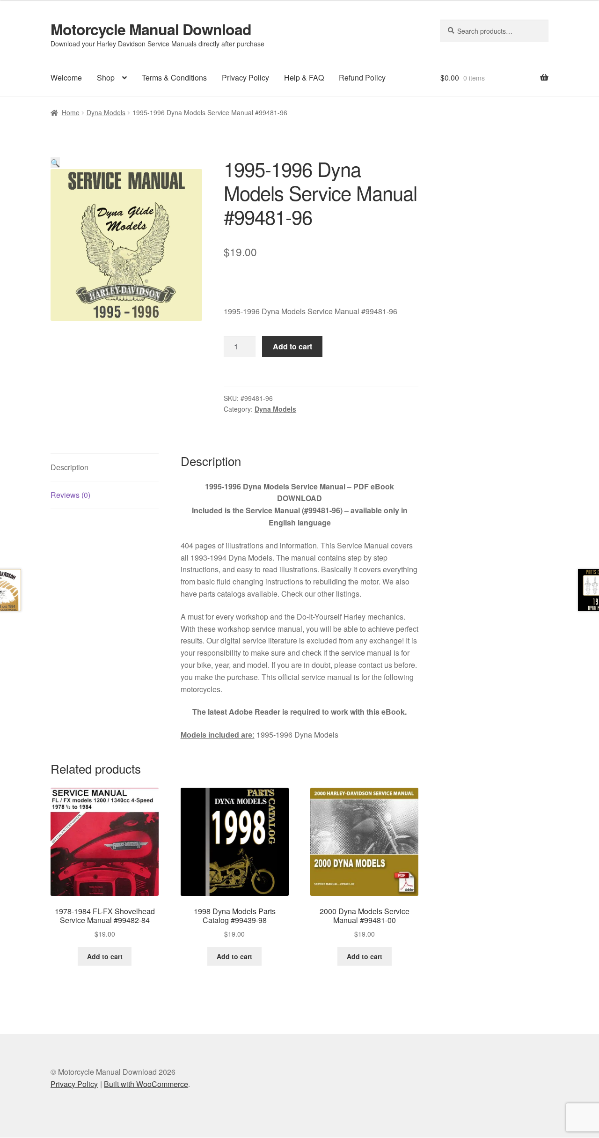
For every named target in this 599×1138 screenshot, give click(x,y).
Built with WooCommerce (146, 1084)
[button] (55, 162)
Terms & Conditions (174, 77)
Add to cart (292, 346)
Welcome (66, 77)
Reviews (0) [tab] (70, 494)
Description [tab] (69, 467)
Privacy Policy (245, 77)
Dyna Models (106, 112)
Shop (106, 77)
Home (71, 112)
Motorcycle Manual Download (151, 29)
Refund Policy (362, 77)
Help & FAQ (304, 77)
